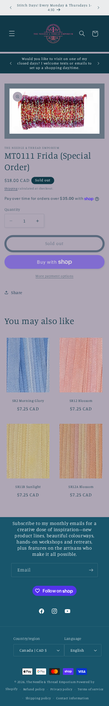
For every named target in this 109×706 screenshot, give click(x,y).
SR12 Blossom (81, 401)
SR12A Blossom (80, 487)
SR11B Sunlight (28, 487)
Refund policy (34, 689)
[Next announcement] (98, 7)
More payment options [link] (54, 276)
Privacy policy (61, 689)
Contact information (72, 698)
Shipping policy (38, 698)
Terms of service (90, 689)
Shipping (11, 188)
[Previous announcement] (10, 7)
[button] (11, 33)
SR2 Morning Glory (28, 401)
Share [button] (16, 292)
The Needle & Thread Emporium (51, 682)
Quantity (12, 209)
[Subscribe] (91, 570)
